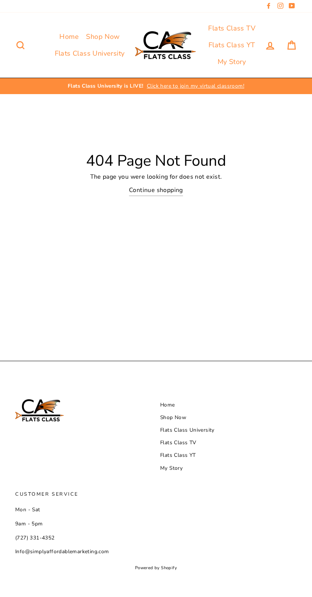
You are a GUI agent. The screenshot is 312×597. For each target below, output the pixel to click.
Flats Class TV (231, 28)
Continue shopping (156, 190)
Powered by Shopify (156, 568)
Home (69, 36)
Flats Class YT (232, 45)
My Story (232, 61)
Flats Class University (90, 53)
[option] (156, 86)
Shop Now (102, 36)
